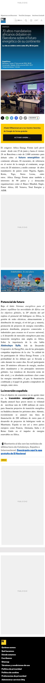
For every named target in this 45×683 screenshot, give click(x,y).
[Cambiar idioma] (36, 20)
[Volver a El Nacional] (18, 20)
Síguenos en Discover (9, 15)
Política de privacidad (12, 669)
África (4, 460)
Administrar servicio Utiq (13, 680)
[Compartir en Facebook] (16, 118)
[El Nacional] (22, 642)
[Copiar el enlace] (25, 118)
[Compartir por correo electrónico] (20, 118)
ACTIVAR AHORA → (22, 137)
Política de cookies (10, 673)
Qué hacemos (8, 651)
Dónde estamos (9, 655)
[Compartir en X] (2, 118)
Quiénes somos (9, 648)
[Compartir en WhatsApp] (7, 118)
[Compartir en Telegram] (11, 118)
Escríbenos (7, 658)
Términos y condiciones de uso (16, 665)
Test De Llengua (24, 15)
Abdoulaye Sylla (11, 345)
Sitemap (5, 662)
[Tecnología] (3, 20)
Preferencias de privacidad (14, 676)
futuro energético (28, 157)
